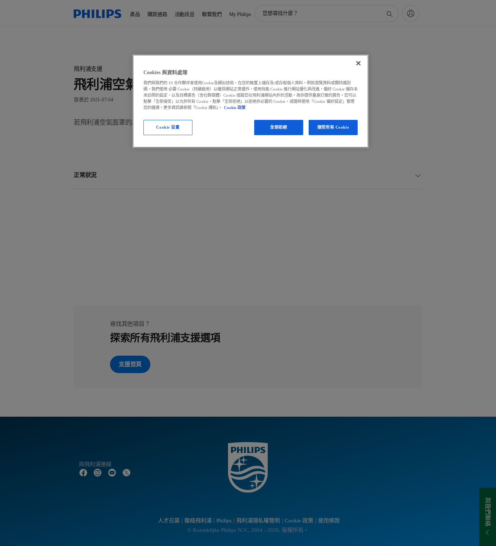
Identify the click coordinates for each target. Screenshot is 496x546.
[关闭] (358, 63)
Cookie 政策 (234, 107)
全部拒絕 (278, 127)
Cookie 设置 (167, 127)
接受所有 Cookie (333, 127)
